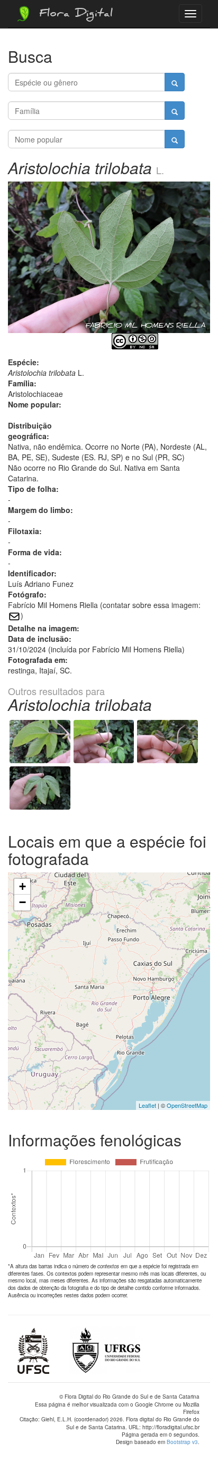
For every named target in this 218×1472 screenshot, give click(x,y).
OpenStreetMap (187, 1105)
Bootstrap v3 (182, 1442)
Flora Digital (73, 15)
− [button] (22, 902)
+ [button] (22, 886)
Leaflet (147, 1105)
